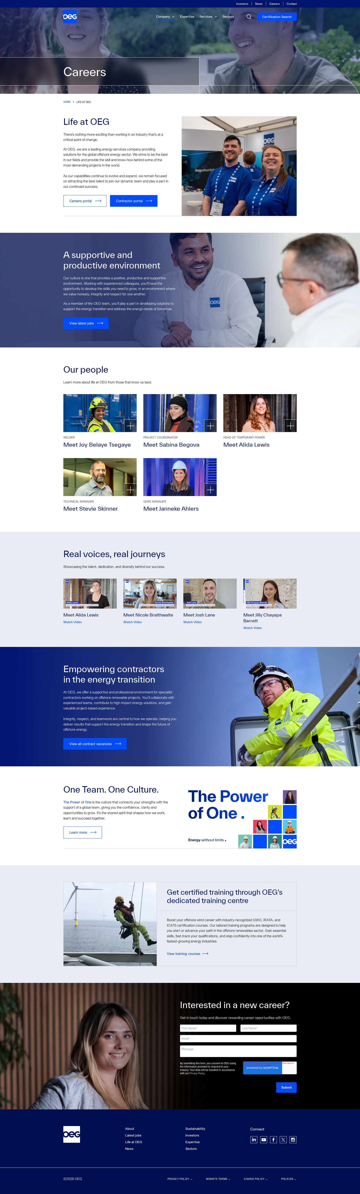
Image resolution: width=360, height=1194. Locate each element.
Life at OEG (133, 1142)
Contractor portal (129, 201)
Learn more (78, 832)
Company (163, 16)
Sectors (228, 16)
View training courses (183, 953)
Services (206, 16)
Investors (242, 3)
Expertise (187, 16)
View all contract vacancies (90, 744)
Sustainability (195, 1128)
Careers (274, 3)
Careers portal (80, 201)
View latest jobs (81, 323)
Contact (292, 3)
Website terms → (218, 1178)
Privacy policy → (180, 1178)
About (129, 1128)
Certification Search (277, 17)
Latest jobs (133, 1135)
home (66, 101)
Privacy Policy (197, 1073)
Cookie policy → (256, 1178)
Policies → (289, 1178)
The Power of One (77, 802)
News (258, 3)
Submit (286, 1087)
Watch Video (72, 622)
